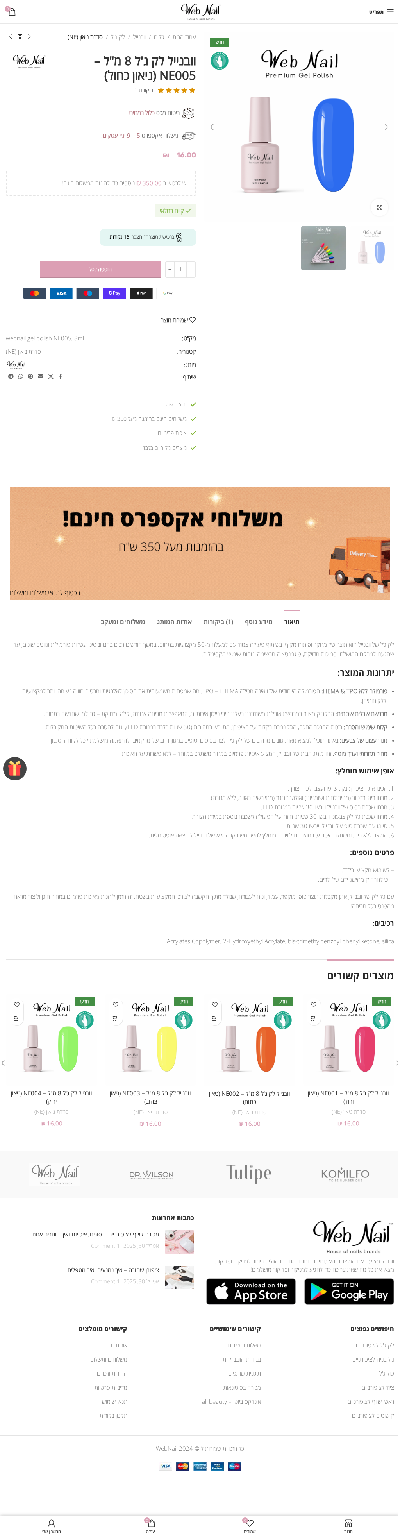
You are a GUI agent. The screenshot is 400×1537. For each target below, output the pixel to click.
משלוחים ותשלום (108, 1359)
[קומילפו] (345, 1174)
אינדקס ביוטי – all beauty (231, 1401)
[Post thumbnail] (179, 1242)
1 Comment (105, 1245)
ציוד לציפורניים (378, 1387)
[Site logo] (200, 11)
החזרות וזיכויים (112, 1373)
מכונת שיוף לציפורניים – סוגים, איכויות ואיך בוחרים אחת (95, 1234)
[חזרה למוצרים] (20, 37)
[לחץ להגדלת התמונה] (379, 207)
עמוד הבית (184, 37)
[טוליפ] (248, 1174)
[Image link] (351, 1236)
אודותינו (119, 1345)
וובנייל (139, 37)
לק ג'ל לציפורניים (375, 1345)
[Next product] (10, 37)
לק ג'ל (118, 37)
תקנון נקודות (113, 1415)
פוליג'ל (386, 1373)
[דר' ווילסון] (151, 1174)
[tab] (292, 621)
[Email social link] (41, 376)
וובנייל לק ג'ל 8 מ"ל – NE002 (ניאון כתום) (249, 1098)
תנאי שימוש (114, 1401)
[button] (386, 127)
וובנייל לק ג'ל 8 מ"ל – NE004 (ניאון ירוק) (51, 1097)
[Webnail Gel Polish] (54, 1174)
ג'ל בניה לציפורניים (373, 1359)
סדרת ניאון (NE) (85, 37)
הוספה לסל (100, 269)
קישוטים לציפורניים (373, 1415)
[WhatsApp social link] (20, 376)
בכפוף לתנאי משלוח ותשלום (45, 592)
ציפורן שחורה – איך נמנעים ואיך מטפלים (113, 1270)
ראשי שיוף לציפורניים (371, 1401)
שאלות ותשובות (244, 1345)
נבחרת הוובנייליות (242, 1359)
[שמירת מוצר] (314, 1005)
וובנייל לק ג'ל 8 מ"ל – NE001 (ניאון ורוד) (348, 1097)
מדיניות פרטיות (111, 1387)
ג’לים (159, 37)
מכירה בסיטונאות (242, 1387)
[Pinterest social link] (30, 376)
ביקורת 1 (143, 90)
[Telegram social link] (11, 376)
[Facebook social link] (60, 376)
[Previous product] (29, 37)
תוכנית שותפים (244, 1373)
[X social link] (51, 376)
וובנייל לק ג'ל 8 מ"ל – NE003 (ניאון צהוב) (150, 1097)
